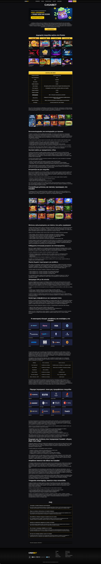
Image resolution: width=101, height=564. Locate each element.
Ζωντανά (44, 38)
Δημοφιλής (33, 38)
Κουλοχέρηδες (66, 38)
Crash (55, 38)
